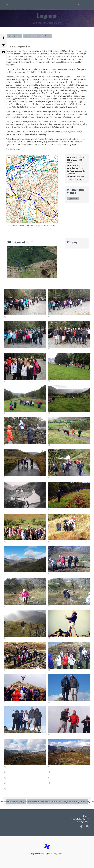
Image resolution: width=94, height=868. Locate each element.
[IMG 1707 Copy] (69, 335)
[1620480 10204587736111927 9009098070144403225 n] (69, 849)
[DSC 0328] (69, 657)
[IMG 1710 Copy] (69, 399)
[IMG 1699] (25, 303)
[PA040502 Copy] (25, 528)
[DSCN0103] (25, 785)
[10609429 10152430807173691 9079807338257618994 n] (69, 496)
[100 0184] (25, 721)
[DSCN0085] (25, 560)
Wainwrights (37, 36)
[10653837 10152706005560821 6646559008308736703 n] (69, 785)
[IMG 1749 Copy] (69, 721)
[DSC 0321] (25, 624)
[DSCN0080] (25, 335)
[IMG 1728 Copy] (25, 657)
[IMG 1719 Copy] (25, 464)
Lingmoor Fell (72, 199)
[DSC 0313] (69, 560)
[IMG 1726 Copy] (69, 528)
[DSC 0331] (25, 849)
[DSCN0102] (25, 753)
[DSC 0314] (25, 592)
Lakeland (27, 36)
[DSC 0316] (69, 592)
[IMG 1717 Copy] (69, 432)
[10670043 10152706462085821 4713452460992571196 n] (25, 496)
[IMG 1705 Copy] (25, 367)
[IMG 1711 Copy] (25, 432)
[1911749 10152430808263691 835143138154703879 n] (25, 689)
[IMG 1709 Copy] (69, 367)
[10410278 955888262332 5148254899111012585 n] (69, 624)
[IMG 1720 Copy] (69, 464)
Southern (48, 36)
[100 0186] (69, 689)
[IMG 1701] (69, 303)
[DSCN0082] (25, 399)
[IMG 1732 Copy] (69, 753)
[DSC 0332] (25, 817)
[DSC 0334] (69, 817)
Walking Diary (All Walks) (13, 36)
